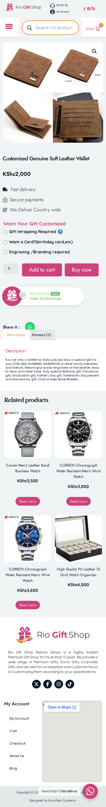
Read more (27, 501)
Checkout (18, 743)
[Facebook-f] (47, 684)
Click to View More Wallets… (59, 379)
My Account (19, 718)
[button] (94, 51)
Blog (13, 768)
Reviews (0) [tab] (41, 335)
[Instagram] (89, 9)
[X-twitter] (36, 684)
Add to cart (42, 270)
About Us (17, 756)
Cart (13, 731)
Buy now (82, 270)
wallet (32, 360)
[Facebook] (84, 9)
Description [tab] (16, 335)
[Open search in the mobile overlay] (50, 28)
